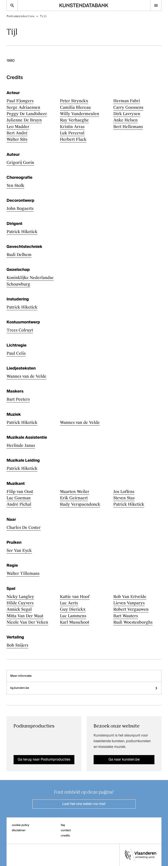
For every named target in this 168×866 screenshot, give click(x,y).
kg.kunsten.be (19, 688)
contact (66, 830)
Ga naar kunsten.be (124, 759)
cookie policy (20, 825)
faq (63, 825)
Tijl (43, 16)
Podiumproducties (21, 16)
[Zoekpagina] (12, 5)
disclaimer (19, 830)
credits (65, 835)
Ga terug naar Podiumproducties (44, 759)
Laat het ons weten (83, 804)
